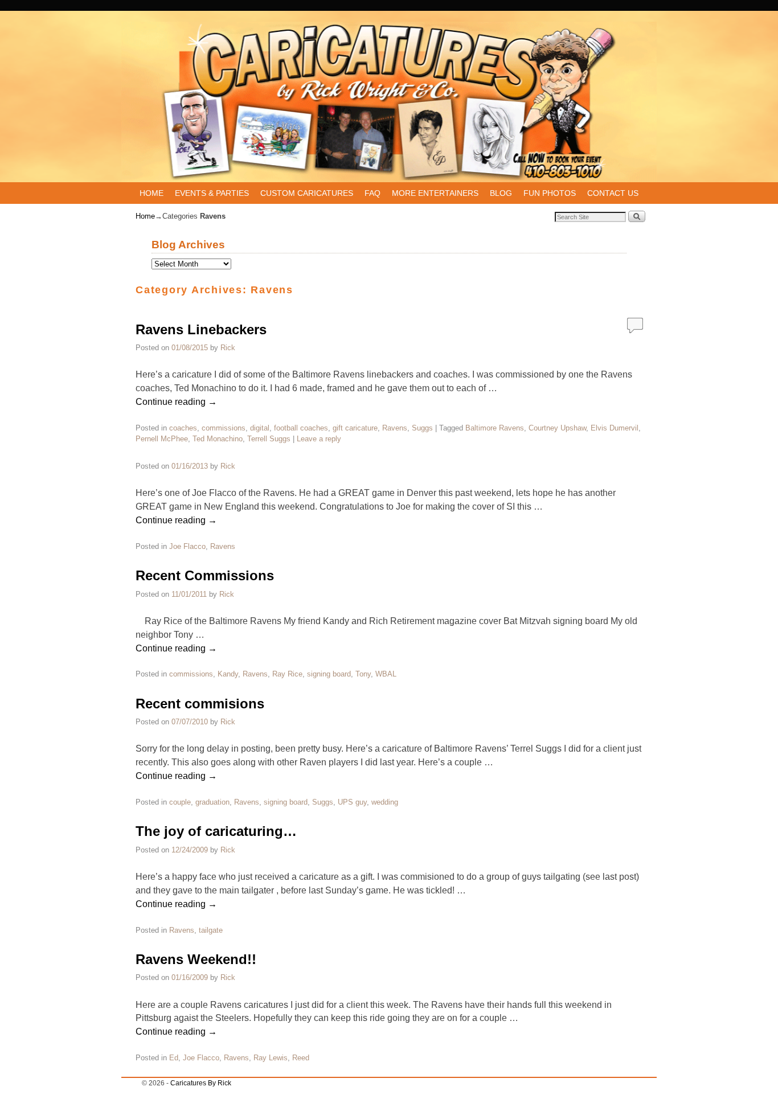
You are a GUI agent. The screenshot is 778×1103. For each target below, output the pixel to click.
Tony (363, 674)
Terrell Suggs (268, 438)
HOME (151, 193)
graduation (212, 802)
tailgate (211, 930)
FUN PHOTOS (549, 193)
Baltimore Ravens (494, 428)
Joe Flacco (187, 546)
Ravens (394, 428)
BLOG (501, 193)
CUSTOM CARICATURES (306, 193)
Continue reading (176, 402)
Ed (173, 1057)
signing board (329, 674)
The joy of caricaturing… (216, 831)
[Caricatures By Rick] (389, 102)
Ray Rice (287, 674)
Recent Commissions (205, 575)
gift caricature (355, 428)
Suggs (422, 428)
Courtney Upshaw (557, 428)
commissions (223, 428)
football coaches (301, 428)
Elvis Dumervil (614, 428)
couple (180, 802)
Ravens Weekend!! (196, 959)
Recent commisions (200, 703)
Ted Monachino (218, 438)
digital (259, 428)
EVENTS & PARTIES (212, 193)
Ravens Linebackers (201, 329)
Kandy (228, 674)
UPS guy (352, 802)
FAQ (372, 193)
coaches (183, 428)
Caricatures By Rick (200, 1083)
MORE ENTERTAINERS (435, 193)
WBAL (385, 674)
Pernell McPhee (162, 438)
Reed (300, 1057)
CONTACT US (612, 193)
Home (145, 216)
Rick (227, 347)
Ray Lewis (270, 1057)
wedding (384, 802)
